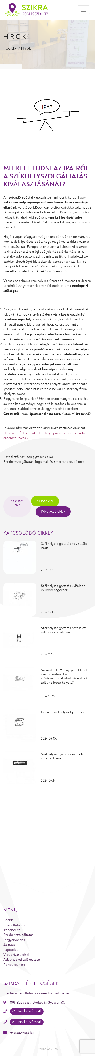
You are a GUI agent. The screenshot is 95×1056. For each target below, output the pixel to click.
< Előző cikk (45, 501)
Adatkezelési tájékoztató (21, 959)
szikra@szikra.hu (22, 1033)
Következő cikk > (53, 511)
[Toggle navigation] (84, 9)
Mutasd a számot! (26, 1011)
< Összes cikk (17, 503)
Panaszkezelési (14, 964)
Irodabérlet (11, 930)
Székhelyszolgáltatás (18, 935)
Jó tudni (9, 945)
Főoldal (10, 48)
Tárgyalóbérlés (14, 940)
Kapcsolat (10, 949)
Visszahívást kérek (16, 954)
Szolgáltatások (14, 925)
